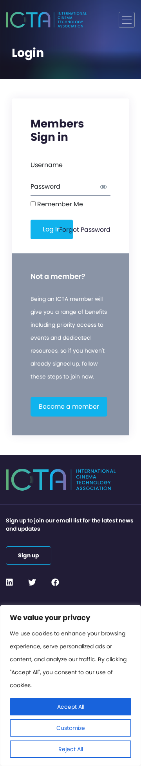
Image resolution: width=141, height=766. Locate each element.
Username (47, 164)
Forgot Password (84, 229)
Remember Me (59, 204)
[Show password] (100, 186)
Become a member (69, 406)
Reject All (70, 749)
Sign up (28, 555)
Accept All (70, 707)
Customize (70, 728)
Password (45, 186)
